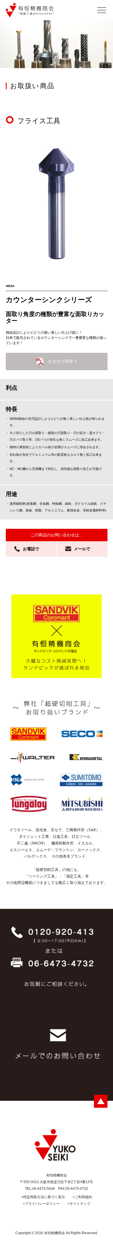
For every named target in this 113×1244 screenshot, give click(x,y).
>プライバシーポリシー (41, 1204)
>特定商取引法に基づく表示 (43, 1197)
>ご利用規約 (82, 1197)
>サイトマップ (79, 1204)
